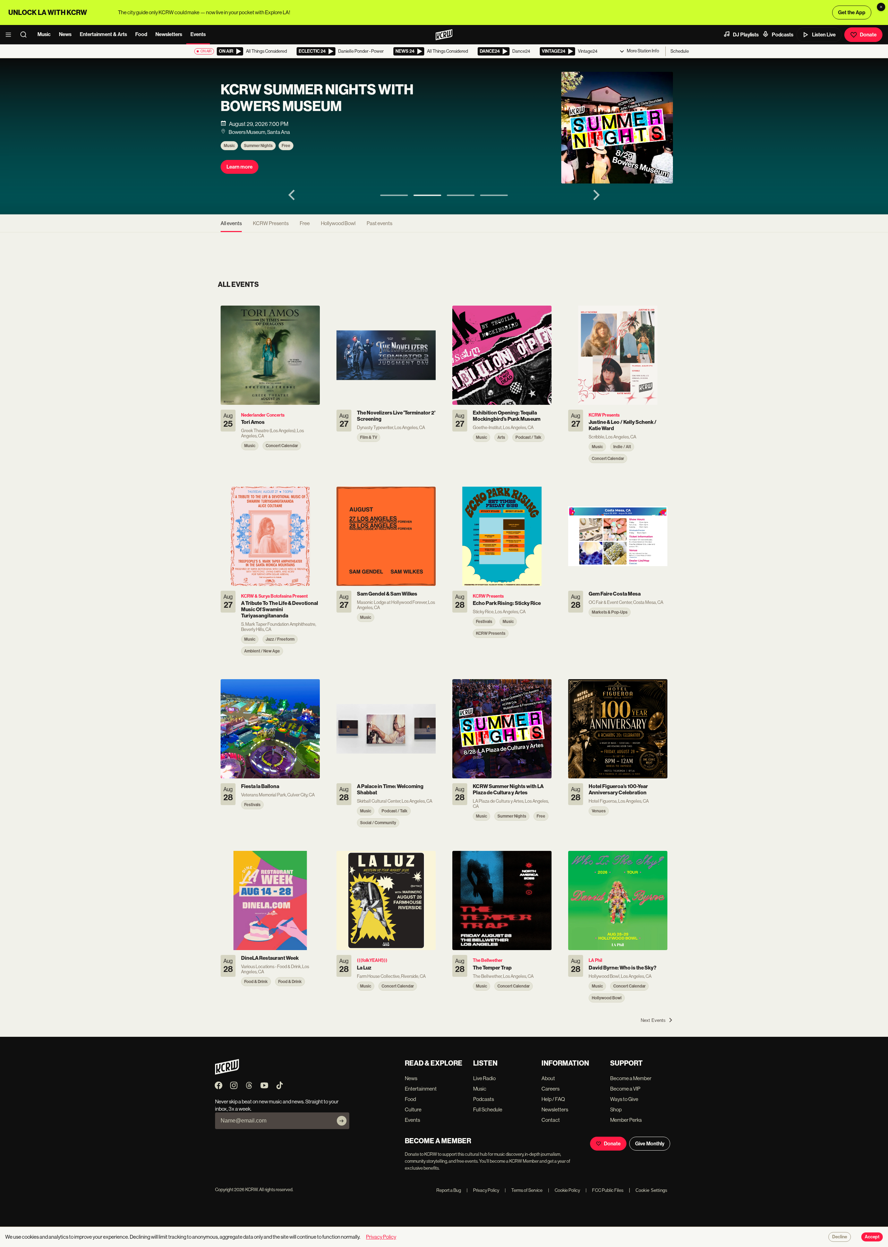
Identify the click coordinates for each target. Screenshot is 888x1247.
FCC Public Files (604, 1190)
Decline (839, 1237)
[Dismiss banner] (881, 7)
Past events (379, 223)
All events (231, 223)
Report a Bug (448, 1190)
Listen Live (824, 35)
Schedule (680, 51)
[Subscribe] (342, 1121)
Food (141, 34)
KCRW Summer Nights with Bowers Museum (317, 98)
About (548, 1078)
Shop (616, 1109)
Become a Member (630, 1078)
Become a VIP (625, 1089)
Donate (868, 35)
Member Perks (626, 1120)
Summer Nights (258, 145)
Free (286, 145)
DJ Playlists (746, 35)
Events (198, 34)
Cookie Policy (564, 1190)
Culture (413, 1109)
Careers (550, 1089)
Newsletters (168, 34)
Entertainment (421, 1089)
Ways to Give (624, 1099)
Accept (872, 1237)
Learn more (240, 167)
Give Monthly (649, 1144)
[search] (25, 34)
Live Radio (484, 1078)
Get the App (851, 12)
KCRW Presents (271, 223)
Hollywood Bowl (338, 223)
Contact (550, 1120)
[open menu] (10, 34)
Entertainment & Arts (103, 34)
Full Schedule (487, 1109)
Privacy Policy (483, 1190)
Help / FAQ (553, 1099)
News (65, 34)
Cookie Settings (651, 1190)
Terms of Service (524, 1190)
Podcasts (782, 35)
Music (44, 34)
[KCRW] (227, 1073)
